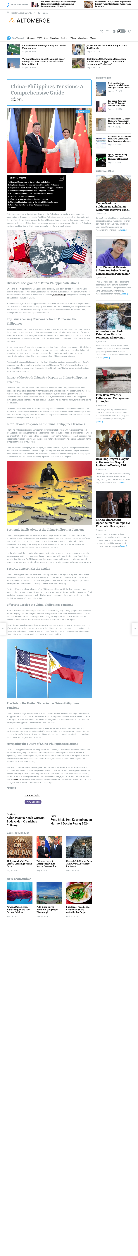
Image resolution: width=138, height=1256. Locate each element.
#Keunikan (54, 38)
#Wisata (73, 38)
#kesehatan (83, 38)
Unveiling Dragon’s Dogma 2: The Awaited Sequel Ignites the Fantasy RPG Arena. (112, 463)
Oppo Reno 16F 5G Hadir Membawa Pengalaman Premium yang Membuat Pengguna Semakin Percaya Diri (119, 123)
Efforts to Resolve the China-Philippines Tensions (29, 199)
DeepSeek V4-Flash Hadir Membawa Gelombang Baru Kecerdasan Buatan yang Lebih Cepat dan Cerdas (119, 141)
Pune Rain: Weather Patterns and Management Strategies (113, 398)
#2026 (39, 38)
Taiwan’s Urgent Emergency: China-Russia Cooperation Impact (46, 865)
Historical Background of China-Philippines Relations (30, 182)
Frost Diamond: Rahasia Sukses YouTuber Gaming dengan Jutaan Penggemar (113, 270)
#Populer (31, 38)
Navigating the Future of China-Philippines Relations (30, 205)
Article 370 (16, 779)
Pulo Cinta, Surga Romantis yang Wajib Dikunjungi (47, 909)
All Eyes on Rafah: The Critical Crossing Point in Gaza (19, 864)
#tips (46, 38)
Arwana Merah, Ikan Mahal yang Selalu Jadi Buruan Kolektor (18, 909)
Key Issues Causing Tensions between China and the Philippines (34, 185)
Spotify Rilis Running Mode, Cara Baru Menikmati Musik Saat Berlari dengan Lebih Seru (118, 159)
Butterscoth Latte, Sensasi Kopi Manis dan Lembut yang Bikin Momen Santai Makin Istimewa (66, 4)
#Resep (93, 38)
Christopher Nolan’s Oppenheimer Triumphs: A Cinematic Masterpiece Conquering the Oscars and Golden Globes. (113, 526)
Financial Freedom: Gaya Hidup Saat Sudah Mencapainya (44, 46)
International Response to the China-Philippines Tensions (32, 191)
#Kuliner (64, 38)
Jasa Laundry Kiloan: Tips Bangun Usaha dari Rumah (107, 46)
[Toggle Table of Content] (60, 178)
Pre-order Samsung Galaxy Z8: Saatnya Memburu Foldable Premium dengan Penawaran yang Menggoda (117, 106)
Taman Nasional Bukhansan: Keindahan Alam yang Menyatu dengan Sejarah (113, 208)
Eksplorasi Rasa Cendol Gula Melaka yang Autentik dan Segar (78, 909)
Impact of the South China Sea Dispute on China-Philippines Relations (36, 188)
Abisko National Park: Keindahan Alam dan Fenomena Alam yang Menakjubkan (109, 336)
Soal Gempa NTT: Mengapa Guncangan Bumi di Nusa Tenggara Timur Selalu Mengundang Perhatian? (106, 61)
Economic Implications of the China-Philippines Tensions (31, 193)
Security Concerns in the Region (22, 196)
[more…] (123, 230)
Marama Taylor (17, 100)
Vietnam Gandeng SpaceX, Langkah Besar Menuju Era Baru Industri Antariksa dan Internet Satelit (43, 61)
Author (13, 208)
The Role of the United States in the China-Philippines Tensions (34, 202)
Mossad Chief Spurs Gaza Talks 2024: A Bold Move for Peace (79, 864)
